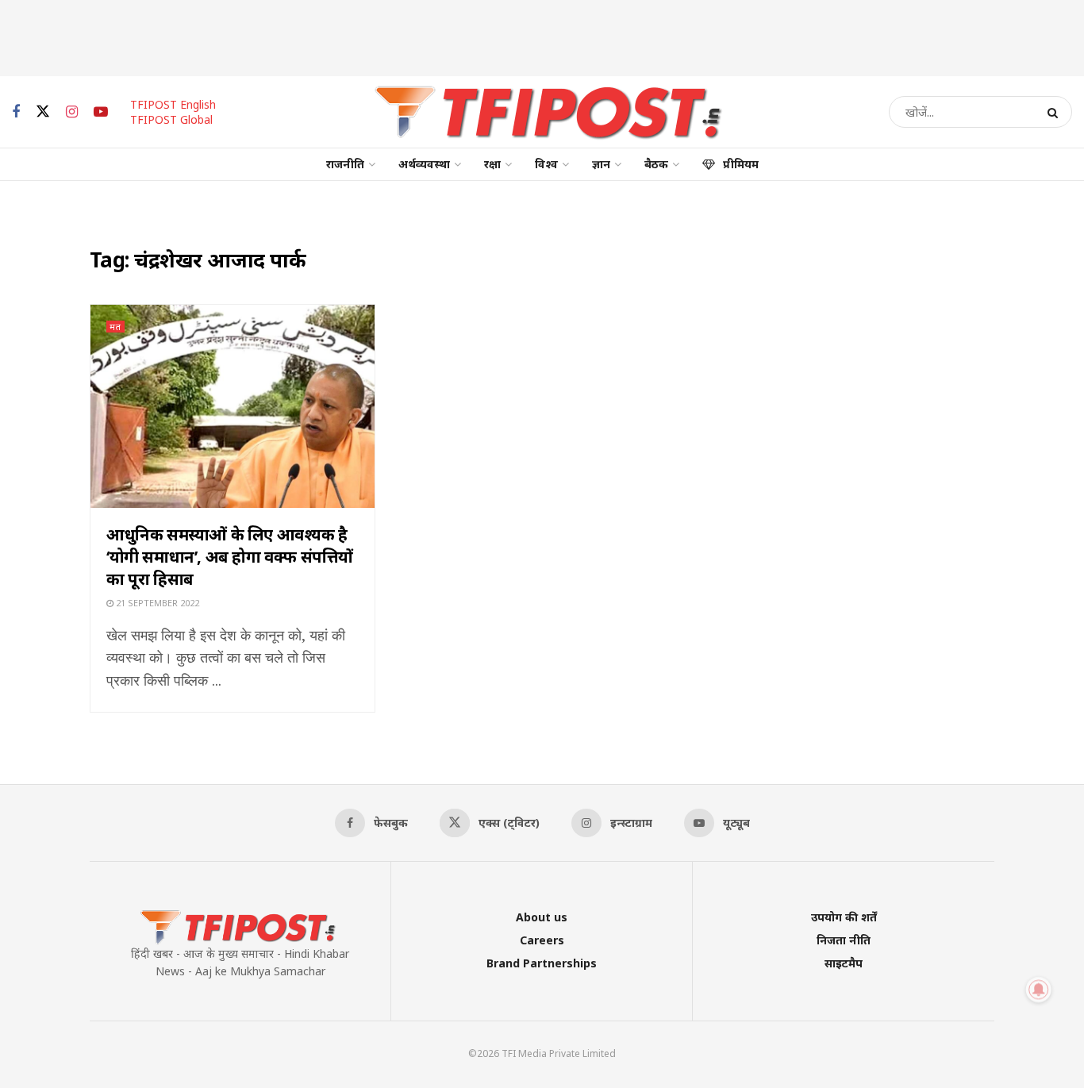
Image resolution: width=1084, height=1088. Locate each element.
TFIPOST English (173, 104)
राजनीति (345, 163)
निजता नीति (844, 940)
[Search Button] (1056, 112)
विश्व (546, 163)
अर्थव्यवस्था (424, 163)
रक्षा (492, 163)
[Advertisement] (542, 35)
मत (115, 327)
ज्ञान (601, 163)
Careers (542, 940)
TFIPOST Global (171, 119)
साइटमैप (844, 963)
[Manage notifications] (1038, 989)
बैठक (656, 163)
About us (541, 917)
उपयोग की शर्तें (844, 917)
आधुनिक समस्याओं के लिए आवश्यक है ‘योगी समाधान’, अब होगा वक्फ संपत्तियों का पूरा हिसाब (229, 557)
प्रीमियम (741, 163)
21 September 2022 (156, 603)
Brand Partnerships (541, 963)
